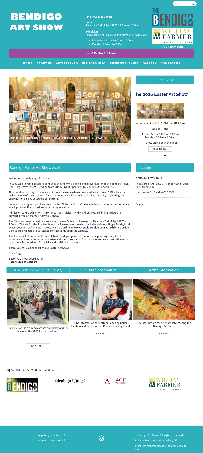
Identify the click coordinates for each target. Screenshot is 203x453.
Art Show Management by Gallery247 (155, 440)
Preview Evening (124, 63)
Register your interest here (53, 435)
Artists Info (67, 63)
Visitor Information (100, 270)
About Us (44, 63)
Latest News (164, 80)
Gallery (150, 63)
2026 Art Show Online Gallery (37, 270)
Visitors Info (94, 63)
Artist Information (164, 270)
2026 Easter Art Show (101, 53)
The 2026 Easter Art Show (165, 94)
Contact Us (170, 63)
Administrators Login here (53, 440)
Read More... (38, 346)
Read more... (165, 149)
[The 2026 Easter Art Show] (165, 110)
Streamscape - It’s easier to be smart (160, 447)
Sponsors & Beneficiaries (31, 369)
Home (27, 63)
